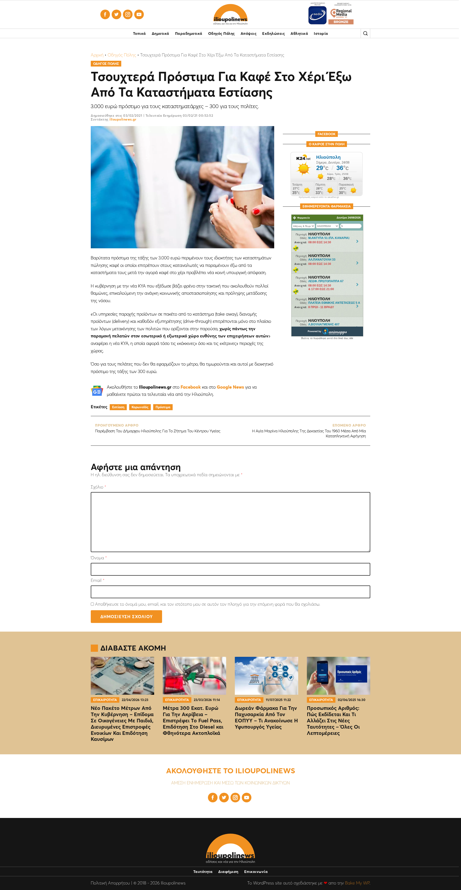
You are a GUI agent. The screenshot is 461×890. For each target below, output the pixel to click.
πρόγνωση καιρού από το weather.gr (319, 197)
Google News (230, 387)
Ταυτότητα (203, 871)
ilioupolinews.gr (122, 119)
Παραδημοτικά (188, 33)
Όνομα (99, 558)
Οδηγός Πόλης (221, 33)
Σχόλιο (98, 487)
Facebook (191, 387)
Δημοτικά (160, 33)
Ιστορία (321, 33)
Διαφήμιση (228, 871)
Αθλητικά (299, 33)
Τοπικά (139, 33)
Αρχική (97, 55)
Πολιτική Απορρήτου (110, 883)
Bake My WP (357, 883)
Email (97, 580)
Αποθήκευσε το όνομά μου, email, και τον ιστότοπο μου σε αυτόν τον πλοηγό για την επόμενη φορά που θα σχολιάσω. (207, 604)
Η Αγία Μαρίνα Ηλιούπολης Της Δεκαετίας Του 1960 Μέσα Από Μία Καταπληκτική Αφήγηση (309, 430)
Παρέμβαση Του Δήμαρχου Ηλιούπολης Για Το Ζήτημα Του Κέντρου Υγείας (157, 428)
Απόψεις (249, 33)
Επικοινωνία (256, 871)
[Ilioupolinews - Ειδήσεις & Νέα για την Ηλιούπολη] (230, 14)
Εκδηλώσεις (273, 33)
